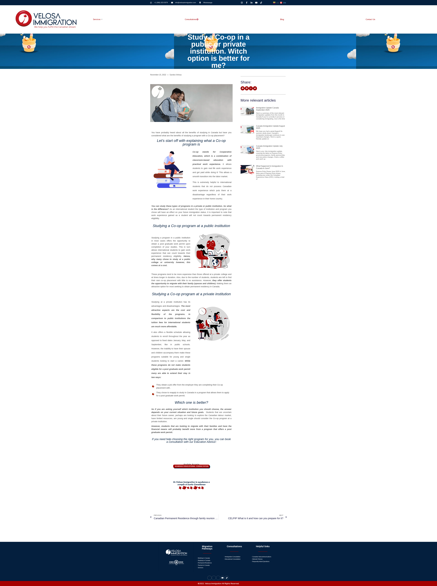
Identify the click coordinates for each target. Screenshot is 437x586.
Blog (282, 19)
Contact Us (370, 19)
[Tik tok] (227, 578)
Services (96, 19)
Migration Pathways (207, 547)
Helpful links (263, 546)
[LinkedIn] (218, 578)
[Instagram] (209, 578)
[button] (243, 88)
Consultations (190, 19)
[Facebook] (214, 578)
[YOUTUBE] (222, 578)
